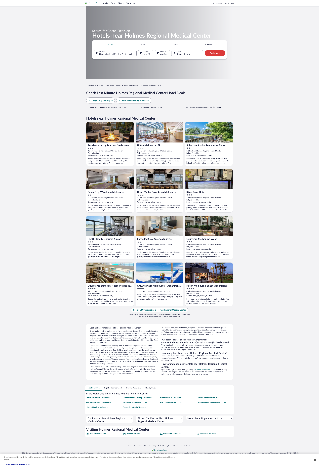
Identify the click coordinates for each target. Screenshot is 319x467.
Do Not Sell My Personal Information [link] (170, 446)
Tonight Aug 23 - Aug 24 (102, 100)
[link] (104, 433)
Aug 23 (147, 54)
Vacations (130, 3)
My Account (229, 3)
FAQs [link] (154, 446)
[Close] (315, 460)
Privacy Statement (11, 464)
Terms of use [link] (138, 446)
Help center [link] (147, 446)
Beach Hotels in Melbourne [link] (170, 398)
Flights (120, 3)
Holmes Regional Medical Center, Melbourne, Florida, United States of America (118, 54)
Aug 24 (163, 54)
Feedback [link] (187, 446)
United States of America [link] (113, 85)
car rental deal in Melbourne (204, 370)
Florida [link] (125, 85)
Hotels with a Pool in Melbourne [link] (98, 398)
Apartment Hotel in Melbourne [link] (135, 402)
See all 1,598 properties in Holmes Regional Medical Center (159, 310)
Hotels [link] (100, 85)
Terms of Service (24, 464)
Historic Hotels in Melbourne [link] (97, 407)
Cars (113, 3)
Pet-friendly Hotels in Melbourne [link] (98, 402)
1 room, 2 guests (184, 54)
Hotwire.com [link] (92, 85)
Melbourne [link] (134, 85)
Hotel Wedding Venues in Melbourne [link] (212, 402)
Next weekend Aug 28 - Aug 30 (135, 100)
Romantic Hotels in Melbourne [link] (134, 407)
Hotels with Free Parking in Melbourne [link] (137, 398)
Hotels (105, 3)
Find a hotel (215, 53)
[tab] (110, 44)
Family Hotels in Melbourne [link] (208, 398)
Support (219, 3)
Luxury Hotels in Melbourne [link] (170, 402)
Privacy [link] (130, 446)
